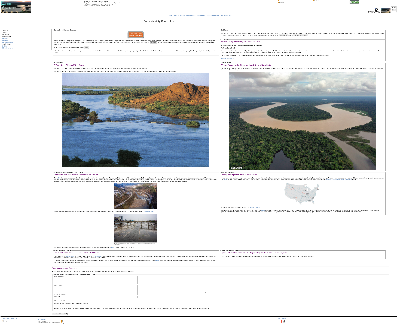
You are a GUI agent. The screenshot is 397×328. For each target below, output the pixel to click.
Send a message (42, 321)
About (280, 0)
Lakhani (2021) (254, 207)
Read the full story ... (227, 58)
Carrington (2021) (148, 211)
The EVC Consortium (6, 33)
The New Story (226, 15)
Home (170, 15)
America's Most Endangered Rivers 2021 (339, 179)
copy (55, 52)
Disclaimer (282, 2)
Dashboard (191, 15)
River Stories (179, 15)
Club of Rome (99, 51)
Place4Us (5, 38)
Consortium (283, 35)
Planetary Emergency (127, 51)
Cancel (65, 314)
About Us (5, 31)
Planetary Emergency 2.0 (184, 51)
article (59, 178)
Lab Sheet (201, 15)
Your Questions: (59, 285)
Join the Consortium (300, 35)
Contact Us (317, 0)
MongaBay (98, 256)
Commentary (70, 256)
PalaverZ (5, 40)
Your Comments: (59, 276)
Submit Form (57, 314)
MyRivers (5, 46)
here (86, 47)
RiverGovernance (7, 48)
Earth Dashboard (7, 42)
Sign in (64, 323)
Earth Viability (213, 15)
